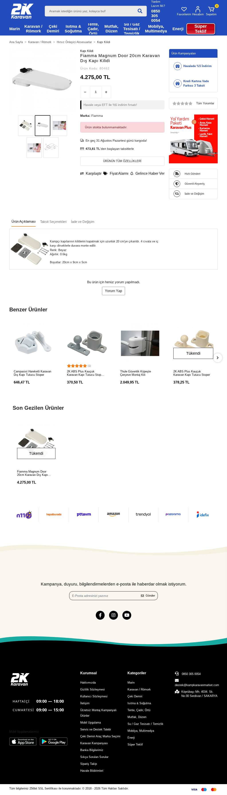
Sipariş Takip (88, 763)
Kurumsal (88, 673)
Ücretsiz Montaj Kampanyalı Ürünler (98, 712)
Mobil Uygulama (90, 722)
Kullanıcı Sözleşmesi (94, 696)
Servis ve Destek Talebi (95, 729)
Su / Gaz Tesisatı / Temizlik (145, 724)
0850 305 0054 (191, 674)
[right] (218, 358)
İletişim (85, 703)
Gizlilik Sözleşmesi (92, 689)
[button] (211, 11)
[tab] (24, 222)
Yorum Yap (113, 291)
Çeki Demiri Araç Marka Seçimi (100, 736)
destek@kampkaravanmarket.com (197, 685)
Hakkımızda (88, 682)
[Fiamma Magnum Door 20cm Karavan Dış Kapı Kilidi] (36, 444)
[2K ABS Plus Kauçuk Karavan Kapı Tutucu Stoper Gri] (87, 343)
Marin (131, 682)
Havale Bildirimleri (91, 770)
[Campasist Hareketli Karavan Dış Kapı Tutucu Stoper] (34, 343)
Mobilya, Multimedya (140, 730)
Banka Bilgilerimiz (91, 750)
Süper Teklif (135, 744)
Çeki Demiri (134, 696)
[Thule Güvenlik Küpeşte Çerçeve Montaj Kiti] (140, 343)
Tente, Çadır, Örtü (138, 710)
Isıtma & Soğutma (139, 703)
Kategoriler (136, 673)
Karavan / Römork (139, 689)
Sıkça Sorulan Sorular (94, 757)
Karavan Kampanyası (94, 743)
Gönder (150, 595)
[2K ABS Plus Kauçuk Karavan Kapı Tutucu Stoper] (193, 343)
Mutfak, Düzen (136, 717)
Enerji (131, 737)
